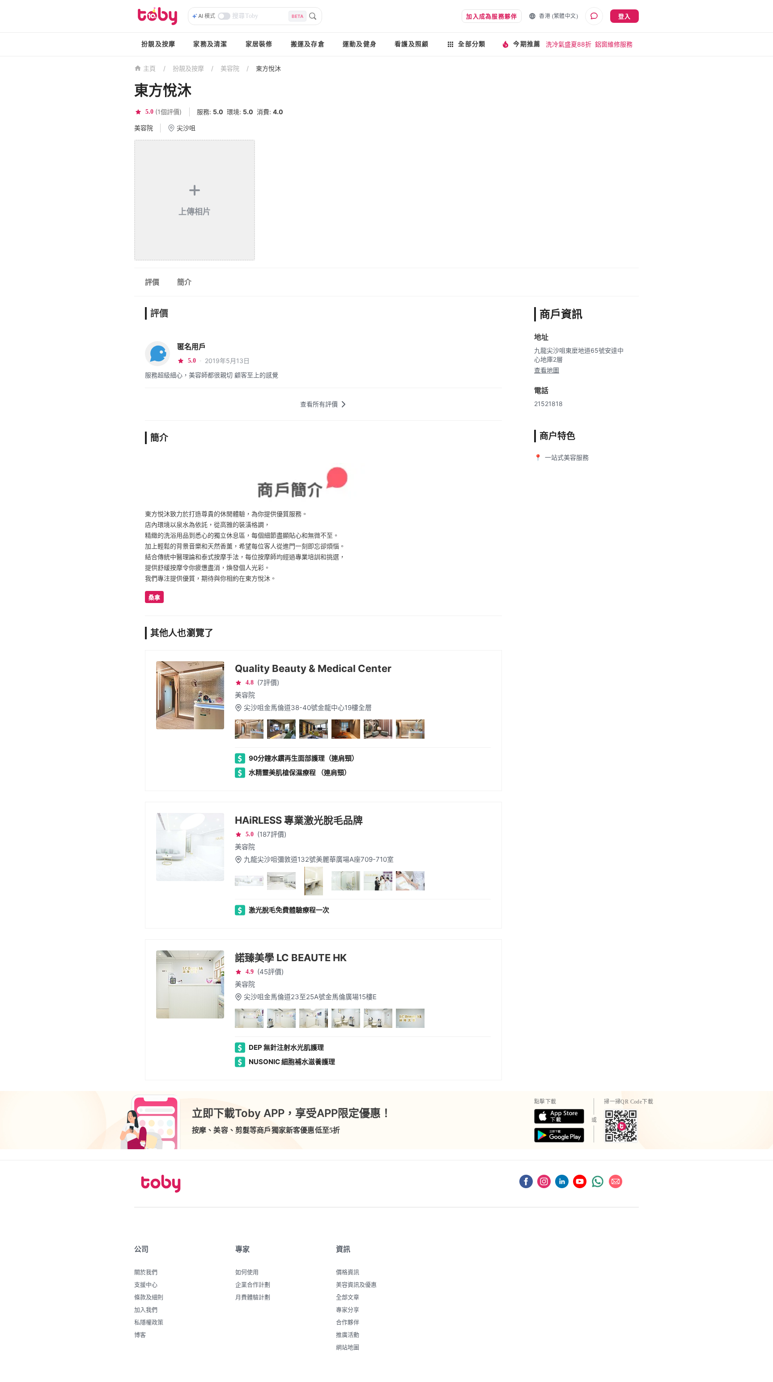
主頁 (149, 68)
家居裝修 (259, 44)
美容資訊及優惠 (356, 1284)
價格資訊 (347, 1271)
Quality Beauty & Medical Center (313, 668)
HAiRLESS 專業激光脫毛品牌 (299, 820)
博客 (140, 1334)
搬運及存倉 (308, 44)
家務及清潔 (210, 44)
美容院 (230, 68)
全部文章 (347, 1297)
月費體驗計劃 (252, 1297)
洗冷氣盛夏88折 (568, 44)
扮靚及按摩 (158, 44)
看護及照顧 (412, 44)
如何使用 (247, 1271)
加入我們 (145, 1309)
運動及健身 (360, 44)
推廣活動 (347, 1334)
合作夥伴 (347, 1322)
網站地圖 (347, 1347)
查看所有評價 (319, 404)
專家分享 (347, 1309)
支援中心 (145, 1284)
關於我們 (145, 1271)
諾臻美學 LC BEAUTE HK (291, 957)
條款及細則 (148, 1297)
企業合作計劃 (252, 1284)
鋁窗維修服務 (614, 44)
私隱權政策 (148, 1322)
